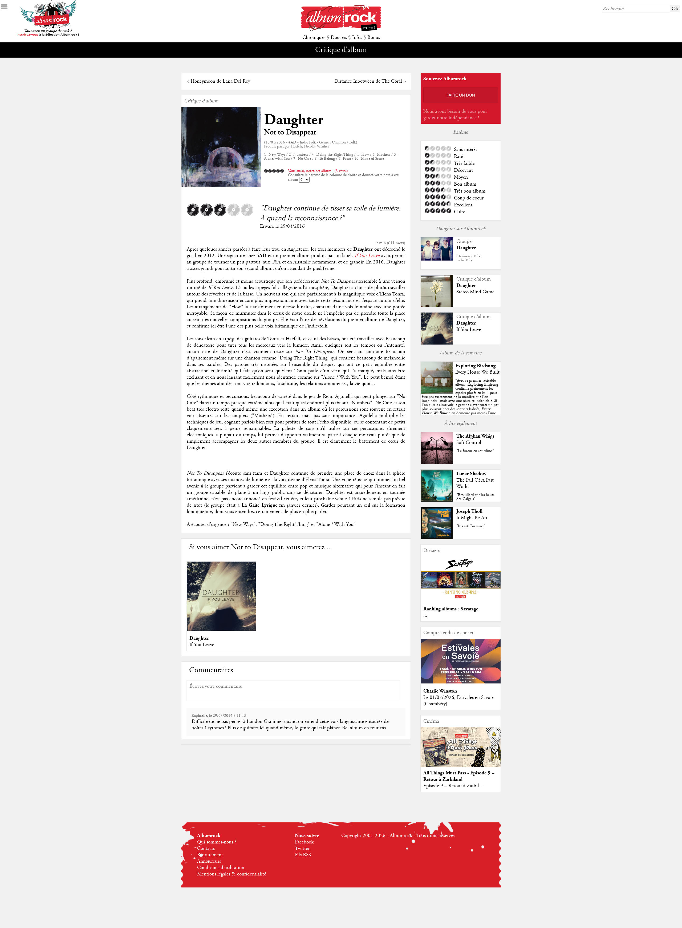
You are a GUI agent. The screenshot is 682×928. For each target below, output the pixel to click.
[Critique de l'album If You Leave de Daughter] (437, 343)
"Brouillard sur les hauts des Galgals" (475, 497)
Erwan (266, 226)
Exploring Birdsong (475, 366)
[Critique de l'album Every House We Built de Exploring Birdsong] (437, 392)
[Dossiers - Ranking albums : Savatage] (461, 600)
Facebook (304, 842)
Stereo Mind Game (475, 292)
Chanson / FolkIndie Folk (468, 258)
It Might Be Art (472, 518)
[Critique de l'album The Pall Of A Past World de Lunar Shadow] (437, 500)
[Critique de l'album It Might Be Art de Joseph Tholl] (437, 538)
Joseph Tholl (469, 511)
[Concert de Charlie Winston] (461, 682)
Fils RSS (303, 855)
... (425, 615)
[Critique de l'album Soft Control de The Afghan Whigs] (437, 462)
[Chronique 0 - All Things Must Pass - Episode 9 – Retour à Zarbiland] (461, 751)
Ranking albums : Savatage (450, 609)
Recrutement (210, 855)
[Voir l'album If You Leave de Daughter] (221, 629)
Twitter (302, 848)
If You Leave (367, 256)
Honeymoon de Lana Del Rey (220, 81)
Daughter (293, 120)
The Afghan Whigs (475, 436)
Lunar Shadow (471, 474)
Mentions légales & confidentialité (231, 874)
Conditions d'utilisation (220, 868)
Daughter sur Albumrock (461, 229)
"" (461, 403)
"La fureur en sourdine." (475, 451)
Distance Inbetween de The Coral (368, 81)
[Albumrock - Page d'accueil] (341, 30)
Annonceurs (209, 861)
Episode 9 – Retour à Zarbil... (453, 786)
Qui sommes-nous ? (216, 842)
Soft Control (468, 442)
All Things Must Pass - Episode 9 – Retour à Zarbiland (458, 776)
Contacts (206, 848)
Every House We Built (477, 372)
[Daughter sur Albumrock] (437, 259)
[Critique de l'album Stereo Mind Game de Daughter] (437, 305)
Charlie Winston (440, 691)
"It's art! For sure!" (470, 526)
